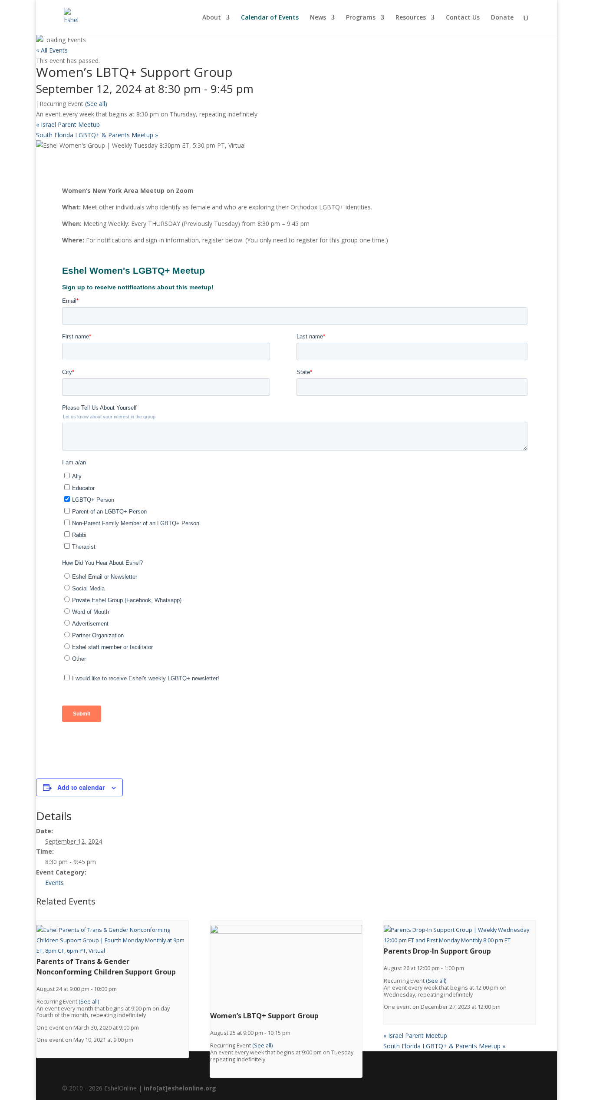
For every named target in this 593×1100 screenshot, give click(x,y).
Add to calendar (81, 787)
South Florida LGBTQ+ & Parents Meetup (97, 135)
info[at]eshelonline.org (180, 1088)
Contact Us (463, 17)
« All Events (52, 50)
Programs (361, 17)
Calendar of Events (270, 17)
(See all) (96, 103)
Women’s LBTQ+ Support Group (264, 1015)
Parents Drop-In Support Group (437, 951)
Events (54, 882)
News (318, 17)
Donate (502, 17)
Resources (410, 17)
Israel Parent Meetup (68, 124)
